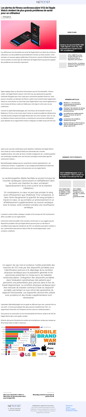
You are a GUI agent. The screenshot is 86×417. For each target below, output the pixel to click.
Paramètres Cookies (71, 410)
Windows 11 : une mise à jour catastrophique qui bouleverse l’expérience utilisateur (72, 104)
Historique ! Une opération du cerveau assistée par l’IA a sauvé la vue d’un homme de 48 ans (74, 109)
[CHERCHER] (84, 2)
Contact (68, 407)
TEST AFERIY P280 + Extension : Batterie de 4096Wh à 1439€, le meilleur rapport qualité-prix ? (65, 192)
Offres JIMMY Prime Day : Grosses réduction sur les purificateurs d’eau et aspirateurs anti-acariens (75, 57)
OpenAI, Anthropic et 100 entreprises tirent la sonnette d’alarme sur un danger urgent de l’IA (74, 124)
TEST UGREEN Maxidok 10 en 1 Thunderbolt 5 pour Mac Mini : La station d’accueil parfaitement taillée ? (79, 193)
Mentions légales (71, 409)
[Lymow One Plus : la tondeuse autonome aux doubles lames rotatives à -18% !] (63, 65)
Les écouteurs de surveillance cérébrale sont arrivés (72, 119)
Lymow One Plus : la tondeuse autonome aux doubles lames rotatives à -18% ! (76, 65)
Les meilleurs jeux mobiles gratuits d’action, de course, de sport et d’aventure (73, 115)
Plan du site (69, 405)
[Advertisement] (28, 77)
